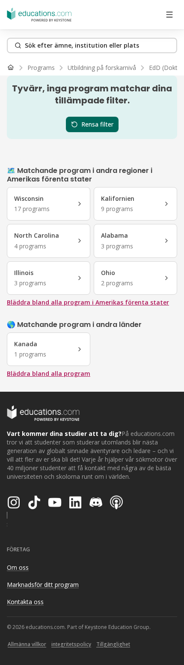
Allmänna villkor (27, 644)
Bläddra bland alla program (48, 373)
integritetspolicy (71, 644)
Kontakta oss (25, 602)
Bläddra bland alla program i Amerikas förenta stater (88, 302)
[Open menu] (169, 14)
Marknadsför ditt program (43, 584)
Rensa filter (97, 124)
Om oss (18, 567)
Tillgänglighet (113, 644)
